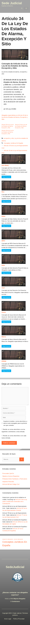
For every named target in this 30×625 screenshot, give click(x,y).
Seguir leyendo (6, 177)
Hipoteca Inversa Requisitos (10, 476)
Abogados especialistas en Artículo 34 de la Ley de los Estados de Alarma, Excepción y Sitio (15, 117)
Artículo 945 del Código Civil (10, 484)
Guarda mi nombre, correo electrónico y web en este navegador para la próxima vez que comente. (15, 423)
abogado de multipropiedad (7, 539)
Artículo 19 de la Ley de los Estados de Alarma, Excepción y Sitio (21, 126)
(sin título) (5, 165)
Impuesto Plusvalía (8, 481)
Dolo (3, 265)
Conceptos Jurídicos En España (13, 143)
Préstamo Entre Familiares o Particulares (14, 479)
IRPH (3, 241)
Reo (3, 192)
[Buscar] (21, 459)
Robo (3, 216)
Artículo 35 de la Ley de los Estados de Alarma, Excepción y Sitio (8, 126)
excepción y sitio (9, 138)
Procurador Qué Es (8, 473)
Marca (4, 337)
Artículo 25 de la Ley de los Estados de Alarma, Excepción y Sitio (8, 132)
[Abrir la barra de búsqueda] (22, 8)
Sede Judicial (12, 3)
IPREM (4, 361)
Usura (4, 312)
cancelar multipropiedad (18, 539)
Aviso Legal (7, 619)
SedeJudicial (15, 567)
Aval (3, 288)
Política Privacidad (18, 619)
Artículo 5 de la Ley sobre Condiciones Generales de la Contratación (14, 501)
